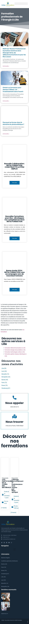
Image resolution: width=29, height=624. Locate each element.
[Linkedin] (4, 542)
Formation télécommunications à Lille (15, 348)
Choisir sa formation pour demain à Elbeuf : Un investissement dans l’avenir (13, 89)
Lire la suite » (6, 66)
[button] (21, 3)
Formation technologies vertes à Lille (15, 352)
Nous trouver (14, 422)
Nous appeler (14, 403)
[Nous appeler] (14, 398)
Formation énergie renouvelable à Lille (15, 350)
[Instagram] (11, 542)
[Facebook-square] (6, 542)
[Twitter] (1, 542)
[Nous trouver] (14, 416)
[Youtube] (9, 542)
